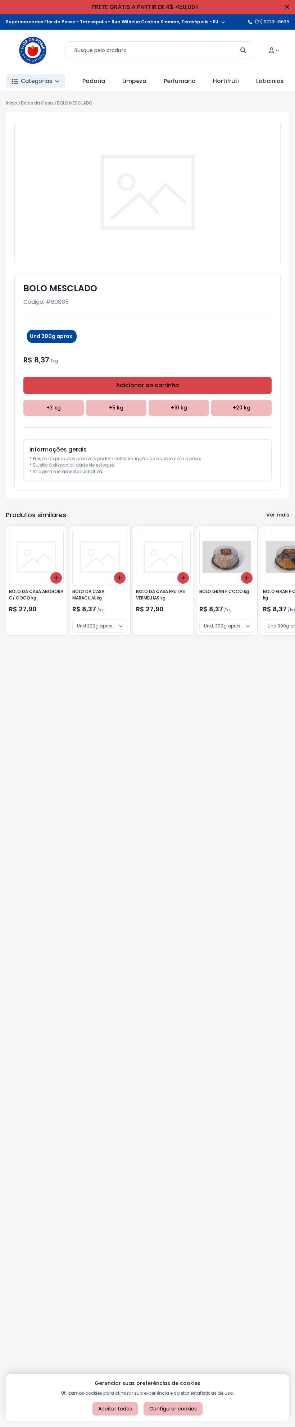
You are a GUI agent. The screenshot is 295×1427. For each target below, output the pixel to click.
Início (11, 103)
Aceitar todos (115, 1408)
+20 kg (241, 407)
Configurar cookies (173, 1408)
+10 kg (179, 407)
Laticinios (270, 81)
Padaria (93, 81)
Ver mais (277, 514)
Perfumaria (180, 81)
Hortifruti (226, 81)
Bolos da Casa (37, 103)
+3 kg (53, 407)
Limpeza (134, 81)
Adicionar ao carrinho (147, 385)
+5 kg (116, 407)
